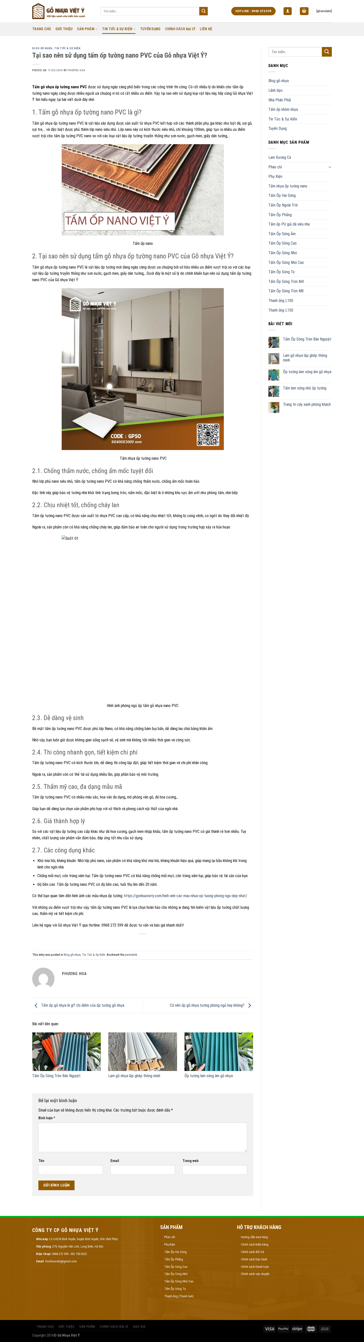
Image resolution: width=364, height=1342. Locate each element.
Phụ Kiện (275, 176)
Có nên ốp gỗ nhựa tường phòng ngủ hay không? (207, 1005)
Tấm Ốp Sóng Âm (282, 233)
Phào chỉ (275, 167)
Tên (41, 1161)
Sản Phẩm (85, 29)
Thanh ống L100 (280, 300)
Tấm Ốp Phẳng (280, 214)
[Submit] (203, 11)
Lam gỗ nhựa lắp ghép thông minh (134, 1075)
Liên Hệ (206, 29)
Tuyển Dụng (150, 29)
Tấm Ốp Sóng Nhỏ (282, 252)
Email (114, 1161)
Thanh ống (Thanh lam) (179, 1296)
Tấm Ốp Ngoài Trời (283, 205)
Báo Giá (139, 1326)
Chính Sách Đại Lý (180, 29)
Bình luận (46, 1118)
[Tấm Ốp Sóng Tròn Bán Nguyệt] (66, 1051)
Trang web (190, 1161)
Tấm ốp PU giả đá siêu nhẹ (289, 224)
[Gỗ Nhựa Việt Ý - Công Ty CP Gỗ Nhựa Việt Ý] (62, 11)
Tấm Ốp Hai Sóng (282, 195)
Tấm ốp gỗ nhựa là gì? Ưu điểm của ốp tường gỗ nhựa (82, 1005)
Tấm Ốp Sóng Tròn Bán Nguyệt (56, 1075)
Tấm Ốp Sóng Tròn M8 (286, 291)
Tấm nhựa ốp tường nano (287, 186)
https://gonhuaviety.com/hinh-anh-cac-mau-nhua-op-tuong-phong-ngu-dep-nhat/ (185, 895)
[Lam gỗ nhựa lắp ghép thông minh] (142, 1051)
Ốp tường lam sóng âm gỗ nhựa (208, 1075)
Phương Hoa (76, 70)
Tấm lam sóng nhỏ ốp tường (304, 388)
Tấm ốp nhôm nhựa (283, 109)
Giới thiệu (64, 29)
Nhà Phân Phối (279, 100)
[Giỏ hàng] (304, 11)
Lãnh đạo (275, 90)
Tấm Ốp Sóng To (281, 272)
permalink (131, 954)
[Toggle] (330, 167)
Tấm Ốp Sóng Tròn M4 (286, 281)
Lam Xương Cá (279, 157)
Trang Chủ (41, 29)
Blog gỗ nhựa (42, 48)
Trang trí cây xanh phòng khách (307, 404)
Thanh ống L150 (280, 310)
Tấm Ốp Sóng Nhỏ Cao (286, 262)
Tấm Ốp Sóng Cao (282, 243)
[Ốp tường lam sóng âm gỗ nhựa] (218, 1051)
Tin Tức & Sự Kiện (117, 29)
